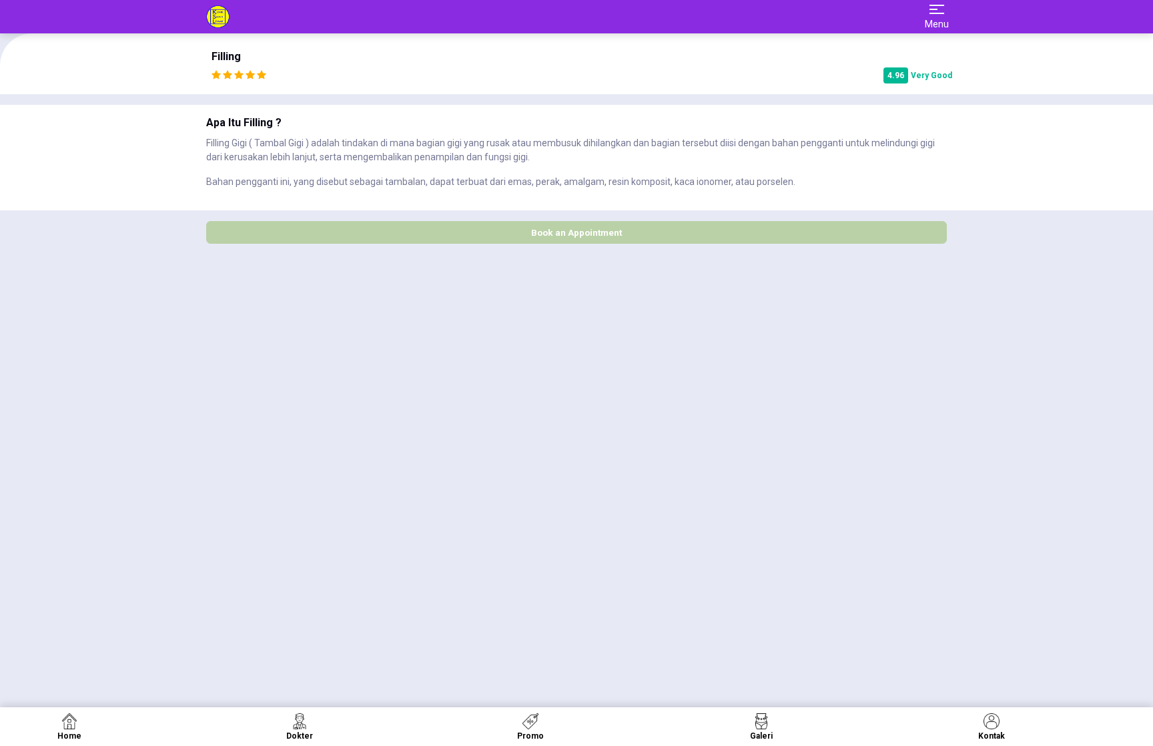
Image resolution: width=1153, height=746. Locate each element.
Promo (530, 735)
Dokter (299, 735)
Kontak (991, 735)
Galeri (761, 735)
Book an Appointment (576, 232)
